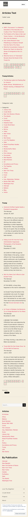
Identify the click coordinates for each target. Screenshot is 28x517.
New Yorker (7, 133)
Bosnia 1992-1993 (9, 181)
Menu (23, 4)
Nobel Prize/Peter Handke (11, 144)
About (4, 500)
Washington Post (9, 183)
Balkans (6, 188)
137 (17, 67)
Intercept (6, 186)
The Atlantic (7, 116)
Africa (5, 151)
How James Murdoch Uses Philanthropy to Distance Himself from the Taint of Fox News (13, 43)
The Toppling (7, 166)
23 (23, 93)
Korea (5, 136)
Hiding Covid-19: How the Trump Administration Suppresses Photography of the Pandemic (13, 242)
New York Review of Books (12, 114)
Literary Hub (7, 109)
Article (5, 192)
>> (20, 67)
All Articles (5, 414)
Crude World (7, 112)
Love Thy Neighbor (9, 140)
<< (5, 64)
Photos (6, 146)
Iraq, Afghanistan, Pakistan (11, 179)
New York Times (8, 170)
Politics (6, 168)
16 (12, 67)
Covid (5, 118)
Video (5, 131)
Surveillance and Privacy (11, 164)
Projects (4, 496)
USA (5, 177)
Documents (7, 155)
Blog (5, 190)
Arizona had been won (15, 303)
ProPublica (7, 120)
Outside (6, 127)
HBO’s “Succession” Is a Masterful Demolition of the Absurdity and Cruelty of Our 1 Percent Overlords (14, 30)
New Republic (8, 157)
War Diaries (7, 138)
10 (19, 64)
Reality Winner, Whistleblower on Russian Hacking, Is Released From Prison (14, 87)
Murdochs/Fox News (10, 149)
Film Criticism (8, 153)
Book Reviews (8, 159)
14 (7, 67)
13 (5, 67)
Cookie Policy (10, 510)
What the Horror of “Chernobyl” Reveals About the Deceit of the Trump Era (13, 58)
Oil (4, 162)
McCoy (6, 129)
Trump (5, 172)
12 (23, 64)
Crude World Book (9, 125)
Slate (5, 142)
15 (10, 67)
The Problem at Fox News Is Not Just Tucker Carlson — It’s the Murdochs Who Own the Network (14, 36)
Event (5, 175)
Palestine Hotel (8, 122)
